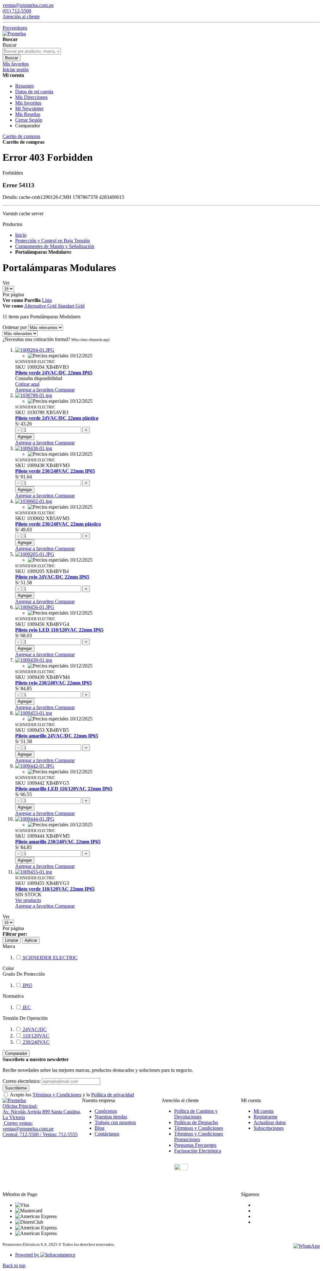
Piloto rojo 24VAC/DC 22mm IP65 (52, 577)
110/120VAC (35, 1035)
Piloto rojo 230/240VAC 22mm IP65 (53, 682)
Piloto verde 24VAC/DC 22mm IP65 (53, 372)
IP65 (26, 985)
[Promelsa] (14, 1100)
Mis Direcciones (31, 97)
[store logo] (14, 33)
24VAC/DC (34, 1029)
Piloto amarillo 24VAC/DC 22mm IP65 (56, 735)
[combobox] (32, 51)
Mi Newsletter (29, 108)
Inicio (20, 235)
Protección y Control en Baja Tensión (52, 240)
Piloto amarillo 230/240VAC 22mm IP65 (58, 841)
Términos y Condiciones (56, 1094)
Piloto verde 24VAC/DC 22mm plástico (56, 418)
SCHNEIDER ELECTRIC (49, 957)
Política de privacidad (112, 1094)
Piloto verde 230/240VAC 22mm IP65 (55, 471)
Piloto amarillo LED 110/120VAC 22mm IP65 (63, 788)
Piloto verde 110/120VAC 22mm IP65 (55, 889)
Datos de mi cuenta (34, 91)
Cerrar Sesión (28, 120)
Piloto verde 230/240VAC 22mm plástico (58, 524)
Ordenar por (15, 327)
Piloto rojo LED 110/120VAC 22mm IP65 (59, 630)
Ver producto (28, 900)
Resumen (24, 86)
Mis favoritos (28, 103)
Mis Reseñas (27, 114)
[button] (35, 389)
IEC (26, 1007)
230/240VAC (35, 1042)
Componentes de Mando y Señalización (54, 246)
